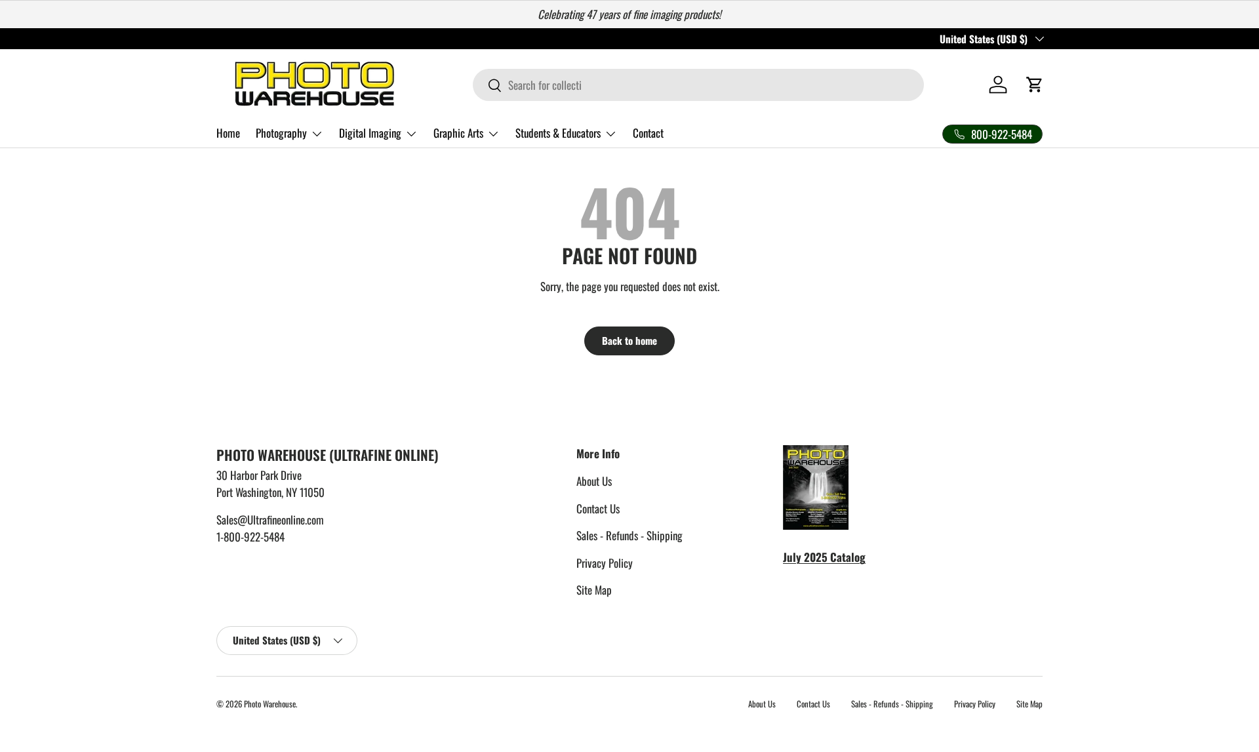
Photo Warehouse (270, 704)
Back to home (629, 340)
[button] (1034, 84)
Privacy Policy (604, 563)
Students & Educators (558, 133)
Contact (648, 133)
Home (228, 133)
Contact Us (598, 508)
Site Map (594, 590)
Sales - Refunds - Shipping (629, 535)
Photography (281, 133)
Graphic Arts (458, 133)
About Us (594, 481)
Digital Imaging (370, 133)
